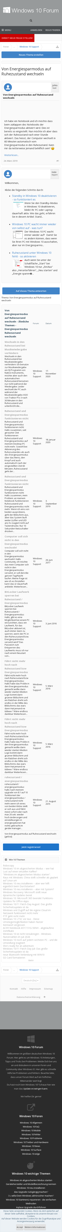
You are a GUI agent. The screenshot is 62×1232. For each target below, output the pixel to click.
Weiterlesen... (11, 155)
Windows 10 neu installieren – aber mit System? (28, 889)
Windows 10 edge (31, 1153)
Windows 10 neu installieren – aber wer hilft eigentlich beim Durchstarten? (26, 885)
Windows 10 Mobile (31, 1130)
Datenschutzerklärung (28, 997)
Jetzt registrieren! (31, 847)
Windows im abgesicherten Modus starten (31, 1180)
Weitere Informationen (35, 1227)
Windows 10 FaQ (31, 1126)
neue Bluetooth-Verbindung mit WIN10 (23, 954)
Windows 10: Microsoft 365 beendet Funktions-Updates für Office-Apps (28, 900)
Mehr (31, 960)
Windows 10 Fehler (31, 1134)
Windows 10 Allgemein (31, 1122)
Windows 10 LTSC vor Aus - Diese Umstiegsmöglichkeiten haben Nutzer (23, 920)
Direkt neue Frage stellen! (17, 38)
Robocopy (8, 865)
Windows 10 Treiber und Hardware (31, 1142)
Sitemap (48, 988)
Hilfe (23, 988)
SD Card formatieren (14, 957)
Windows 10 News (31, 1146)
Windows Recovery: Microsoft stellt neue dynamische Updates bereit (25, 894)
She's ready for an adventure (18, 945)
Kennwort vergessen (14, 924)
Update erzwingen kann (35, 1088)
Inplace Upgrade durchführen (31, 1207)
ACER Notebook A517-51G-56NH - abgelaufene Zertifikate (28, 929)
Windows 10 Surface (31, 1149)
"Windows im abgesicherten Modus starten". (27, 874)
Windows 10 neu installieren (31, 1187)
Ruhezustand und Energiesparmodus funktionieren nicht (17, 414)
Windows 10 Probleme (31, 1138)
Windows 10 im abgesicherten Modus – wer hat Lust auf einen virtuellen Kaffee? (28, 870)
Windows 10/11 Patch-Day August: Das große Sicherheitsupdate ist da (27, 906)
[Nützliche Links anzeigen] (57, 47)
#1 (58, 160)
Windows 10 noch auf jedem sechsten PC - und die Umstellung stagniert (30, 941)
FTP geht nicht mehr (14, 916)
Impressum (35, 988)
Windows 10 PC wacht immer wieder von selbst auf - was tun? (34, 226)
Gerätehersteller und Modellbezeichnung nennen (31, 1184)
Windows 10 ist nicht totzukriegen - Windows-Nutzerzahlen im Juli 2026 (27, 935)
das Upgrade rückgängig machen (30, 1191)
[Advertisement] (30, 110)
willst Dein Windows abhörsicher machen (32, 1195)
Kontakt (14, 988)
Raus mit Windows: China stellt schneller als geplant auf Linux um (30, 879)
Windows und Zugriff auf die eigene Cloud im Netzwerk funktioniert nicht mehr (27, 912)
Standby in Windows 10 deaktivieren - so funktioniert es (34, 197)
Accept (20, 1227)
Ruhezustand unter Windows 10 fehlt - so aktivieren (31, 254)
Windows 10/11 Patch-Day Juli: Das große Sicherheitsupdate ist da (25, 950)
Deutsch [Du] (30, 980)
